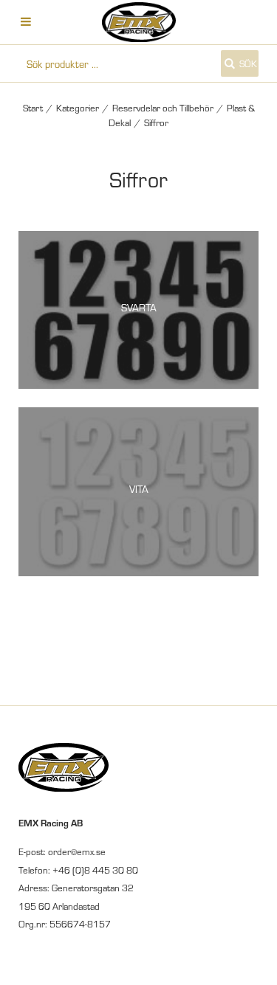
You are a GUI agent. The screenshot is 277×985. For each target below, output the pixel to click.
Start (33, 107)
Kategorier (77, 107)
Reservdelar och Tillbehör (162, 107)
